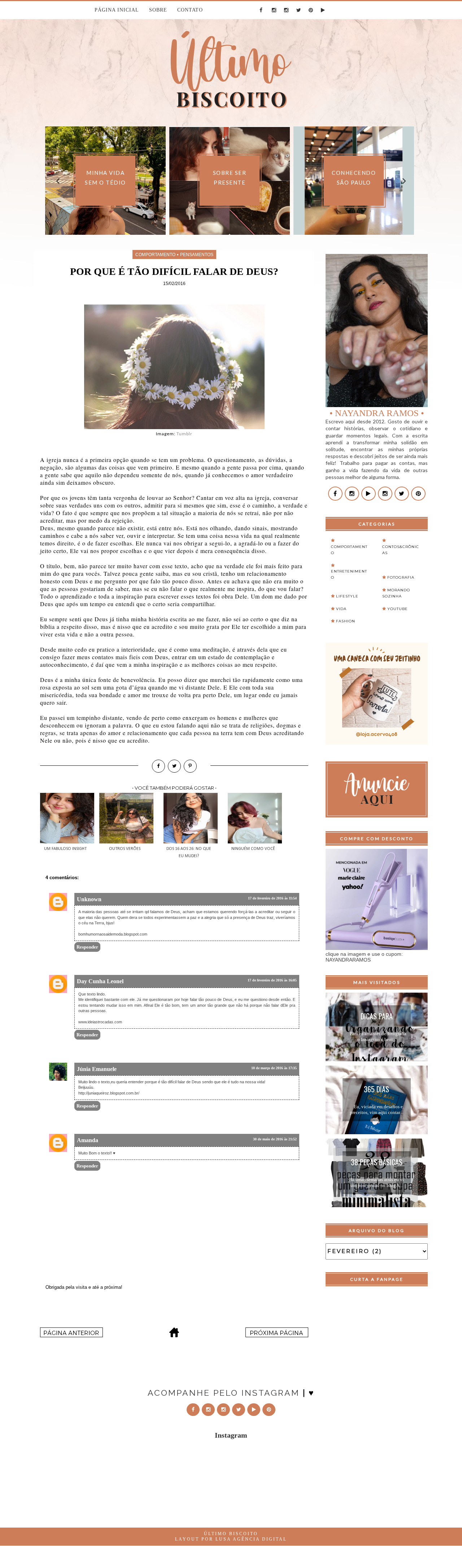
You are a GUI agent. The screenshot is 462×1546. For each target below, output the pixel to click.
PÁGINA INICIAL (117, 10)
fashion (345, 621)
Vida (341, 608)
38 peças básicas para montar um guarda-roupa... (376, 1163)
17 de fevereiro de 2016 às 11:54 (272, 898)
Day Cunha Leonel (100, 981)
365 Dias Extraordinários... (376, 1090)
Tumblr (184, 433)
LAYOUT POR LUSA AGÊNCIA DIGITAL (231, 1539)
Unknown (89, 899)
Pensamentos (196, 254)
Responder (87, 947)
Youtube (397, 608)
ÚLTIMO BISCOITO (231, 1533)
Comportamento (155, 254)
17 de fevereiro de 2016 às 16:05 (272, 980)
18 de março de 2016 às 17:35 (274, 1068)
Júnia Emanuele (97, 1069)
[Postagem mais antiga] (276, 1335)
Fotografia (400, 577)
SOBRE (158, 10)
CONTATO (190, 10)
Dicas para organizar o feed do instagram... (376, 1017)
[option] (188, 180)
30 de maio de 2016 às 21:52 (275, 1139)
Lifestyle (347, 596)
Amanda (87, 1140)
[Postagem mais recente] (71, 1335)
